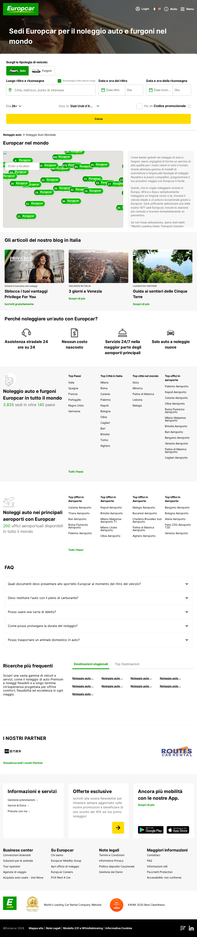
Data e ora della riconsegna (166, 81)
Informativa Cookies (118, 928)
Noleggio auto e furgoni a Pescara (113, 686)
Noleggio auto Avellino (83, 694)
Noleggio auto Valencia (113, 678)
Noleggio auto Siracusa (171, 678)
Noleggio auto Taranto (142, 678)
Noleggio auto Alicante (83, 678)
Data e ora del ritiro (112, 81)
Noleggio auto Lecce (142, 686)
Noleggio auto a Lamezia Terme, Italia (171, 686)
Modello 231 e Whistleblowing (83, 928)
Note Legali (53, 928)
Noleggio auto (12, 134)
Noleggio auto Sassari (83, 686)
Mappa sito (36, 928)
